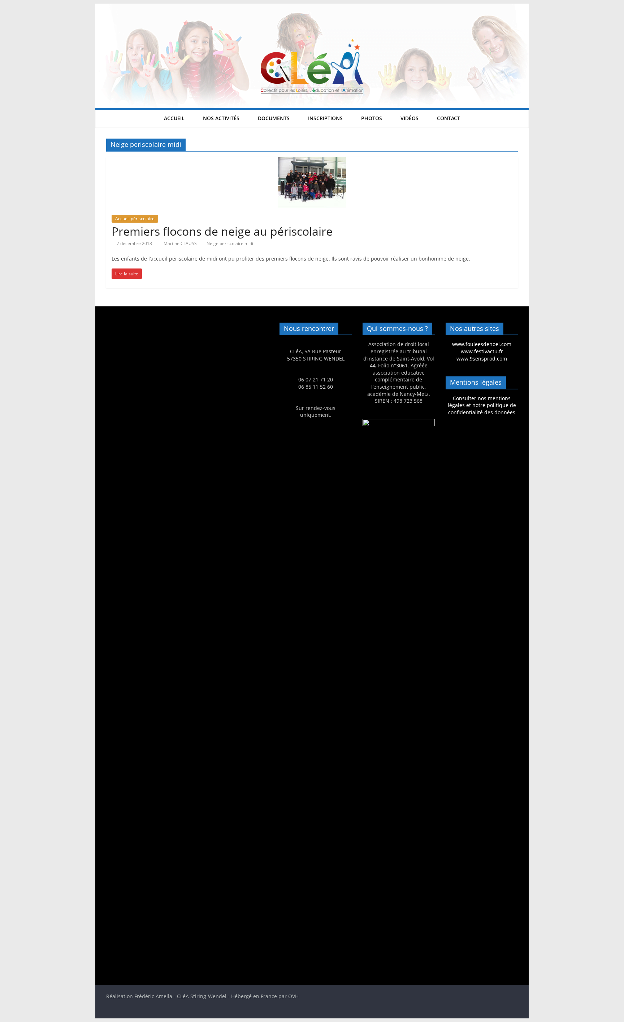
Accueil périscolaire (135, 218)
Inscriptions (325, 118)
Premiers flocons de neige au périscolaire (222, 231)
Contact (448, 118)
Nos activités (221, 118)
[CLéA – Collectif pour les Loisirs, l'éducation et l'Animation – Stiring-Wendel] (312, 8)
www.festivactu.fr (482, 351)
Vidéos (409, 118)
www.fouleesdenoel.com (481, 344)
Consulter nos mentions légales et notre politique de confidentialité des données (482, 405)
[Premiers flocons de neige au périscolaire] (312, 161)
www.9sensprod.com (481, 358)
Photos (371, 118)
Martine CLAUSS (181, 243)
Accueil (174, 118)
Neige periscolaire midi (230, 243)
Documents (274, 118)
